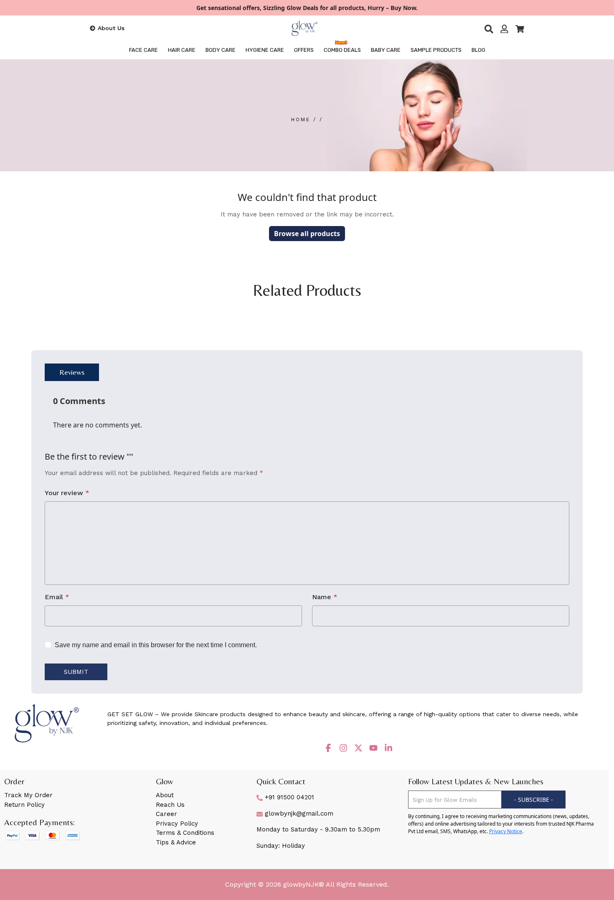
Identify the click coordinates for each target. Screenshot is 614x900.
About (165, 795)
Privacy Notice (505, 831)
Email (57, 597)
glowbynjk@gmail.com (298, 813)
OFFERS (304, 50)
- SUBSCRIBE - (533, 799)
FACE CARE (143, 50)
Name (324, 597)
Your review (67, 493)
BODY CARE (221, 50)
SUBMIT (76, 672)
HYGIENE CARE (265, 50)
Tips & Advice (176, 842)
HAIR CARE (181, 50)
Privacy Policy (177, 823)
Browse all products (307, 233)
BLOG (478, 50)
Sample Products (436, 50)
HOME (302, 119)
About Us (111, 28)
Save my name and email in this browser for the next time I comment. (156, 644)
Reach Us (170, 804)
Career (166, 814)
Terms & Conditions (185, 832)
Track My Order (28, 795)
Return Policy (24, 804)
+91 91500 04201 (288, 797)
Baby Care (386, 50)
